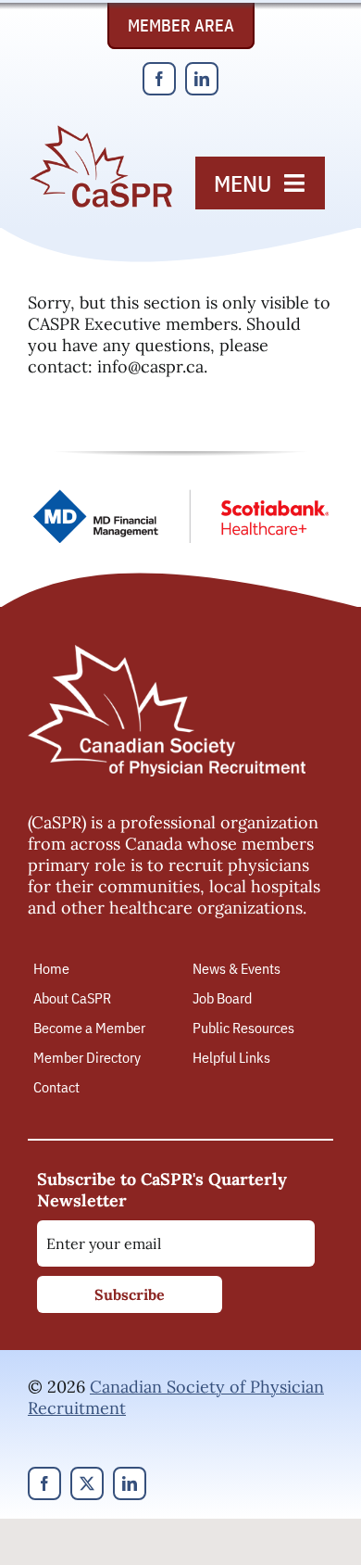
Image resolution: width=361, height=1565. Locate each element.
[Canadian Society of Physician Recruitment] (101, 131)
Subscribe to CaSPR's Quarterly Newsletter (162, 1189)
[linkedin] (201, 78)
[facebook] (159, 78)
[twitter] (87, 1483)
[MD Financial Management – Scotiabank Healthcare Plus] (180, 497)
